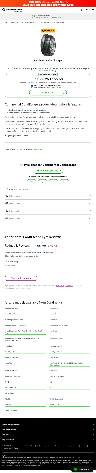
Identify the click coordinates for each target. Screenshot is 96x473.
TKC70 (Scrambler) (56, 399)
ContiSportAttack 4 (56, 352)
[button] (81, 10)
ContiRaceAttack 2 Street (59, 325)
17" (31, 182)
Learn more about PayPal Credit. (11, 465)
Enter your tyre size (47, 170)
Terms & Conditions (27, 446)
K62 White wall (10, 388)
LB (50, 388)
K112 (7, 382)
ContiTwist (53, 371)
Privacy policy (53, 446)
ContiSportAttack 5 (12, 357)
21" (64, 182)
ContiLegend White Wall (14, 320)
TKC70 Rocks (10, 405)
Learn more (61, 87)
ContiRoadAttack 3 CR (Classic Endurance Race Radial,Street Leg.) (22, 339)
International (7, 448)
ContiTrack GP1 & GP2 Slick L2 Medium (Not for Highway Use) (66, 364)
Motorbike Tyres (17, 22)
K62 (51, 382)
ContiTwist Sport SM (12, 376)
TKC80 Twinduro (11, 410)
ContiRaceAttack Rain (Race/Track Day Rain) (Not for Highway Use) (24, 332)
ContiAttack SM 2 (11, 308)
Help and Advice (8, 440)
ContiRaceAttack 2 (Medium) (15, 325)
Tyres (7, 22)
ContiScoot (9, 346)
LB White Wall (10, 393)
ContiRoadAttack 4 (56, 338)
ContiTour (8, 363)
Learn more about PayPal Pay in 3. (32, 465)
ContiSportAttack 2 (12, 352)
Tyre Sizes (5, 434)
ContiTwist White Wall (57, 376)
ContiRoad (53, 331)
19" (53, 182)
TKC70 (7, 399)
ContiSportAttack (56, 346)
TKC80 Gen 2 (54, 405)
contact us (60, 286)
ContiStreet (54, 357)
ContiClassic (54, 308)
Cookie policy (41, 446)
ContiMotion (54, 320)
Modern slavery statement (69, 446)
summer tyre (38, 149)
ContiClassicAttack (12, 314)
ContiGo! (53, 314)
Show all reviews (21, 278)
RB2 (51, 393)
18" (42, 182)
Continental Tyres (47, 22)
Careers (17, 448)
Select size (48, 92)
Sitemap (83, 446)
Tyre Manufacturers (32, 22)
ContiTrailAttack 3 (11, 371)
